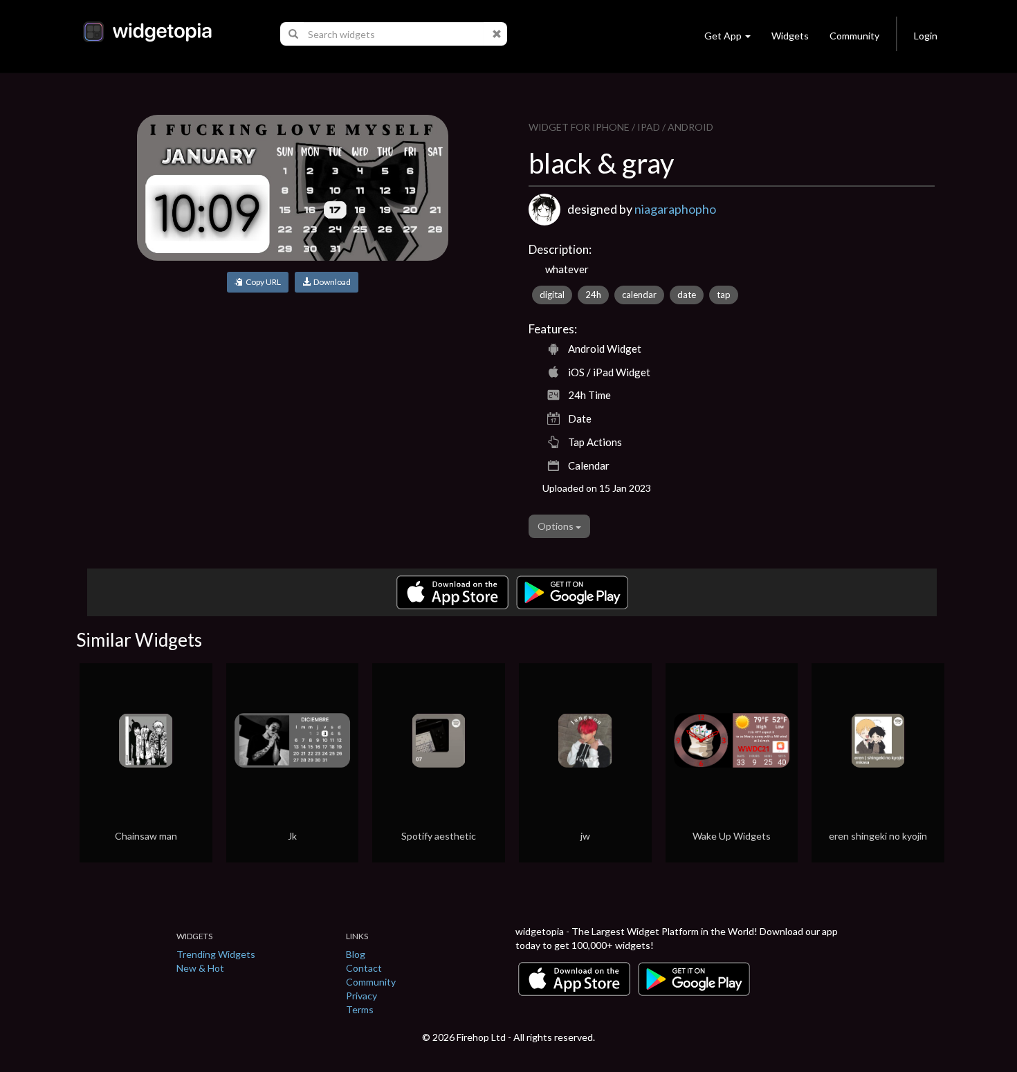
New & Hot (200, 968)
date (686, 294)
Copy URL (262, 282)
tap (724, 294)
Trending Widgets (215, 954)
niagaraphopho (675, 208)
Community (854, 35)
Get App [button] (723, 35)
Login (925, 35)
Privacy (361, 995)
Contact (364, 968)
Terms (360, 1009)
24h (593, 294)
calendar (639, 294)
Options (557, 526)
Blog (355, 954)
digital (552, 294)
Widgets (790, 35)
